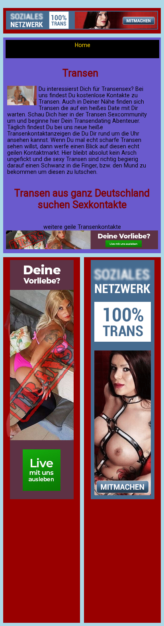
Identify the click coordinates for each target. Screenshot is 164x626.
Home (82, 45)
